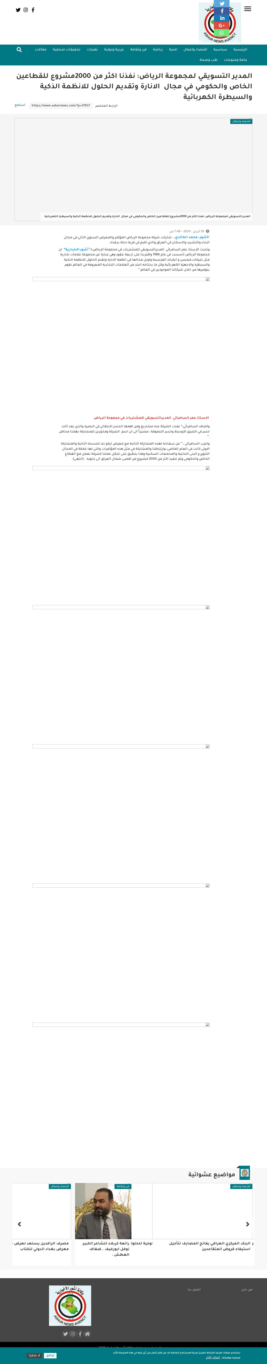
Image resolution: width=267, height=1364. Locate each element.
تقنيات (92, 50)
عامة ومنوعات (235, 60)
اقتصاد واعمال (195, 50)
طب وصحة (209, 60)
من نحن (246, 1290)
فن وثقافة (138, 50)
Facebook (33, 10)
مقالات (41, 50)
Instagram (25, 10)
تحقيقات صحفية (67, 50)
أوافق (50, 1356)
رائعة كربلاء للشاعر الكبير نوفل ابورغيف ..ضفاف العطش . (106, 1249)
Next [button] (20, 1224)
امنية (173, 50)
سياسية (220, 50)
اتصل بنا (194, 1290)
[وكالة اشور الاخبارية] (68, 1305)
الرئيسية (240, 50)
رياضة (158, 50)
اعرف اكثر (213, 1358)
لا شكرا (34, 1356)
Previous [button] (247, 1224)
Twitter (18, 10)
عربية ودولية (114, 50)
